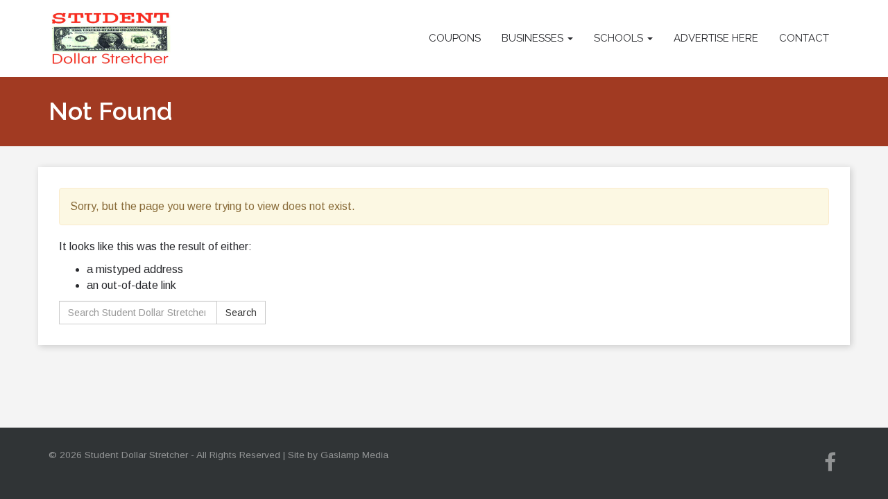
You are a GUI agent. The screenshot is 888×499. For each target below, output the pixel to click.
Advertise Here (716, 38)
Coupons (455, 38)
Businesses (534, 38)
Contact (804, 38)
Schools (620, 38)
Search (241, 312)
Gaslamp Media (354, 455)
